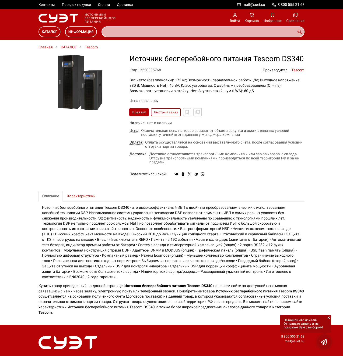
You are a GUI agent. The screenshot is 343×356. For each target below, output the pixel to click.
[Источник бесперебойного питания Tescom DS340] (80, 83)
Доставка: (138, 154)
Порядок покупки (76, 5)
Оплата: (136, 142)
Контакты (46, 5)
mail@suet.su (254, 4)
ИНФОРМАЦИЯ (81, 32)
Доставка (125, 5)
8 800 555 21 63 (291, 4)
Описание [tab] (50, 196)
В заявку (139, 112)
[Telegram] (196, 174)
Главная (45, 47)
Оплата (104, 5)
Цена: (134, 131)
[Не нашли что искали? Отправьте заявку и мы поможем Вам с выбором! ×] (324, 342)
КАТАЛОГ (49, 32)
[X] (189, 174)
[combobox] (203, 31)
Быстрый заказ (166, 112)
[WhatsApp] (202, 174)
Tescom (91, 47)
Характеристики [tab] (81, 196)
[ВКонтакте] (176, 174)
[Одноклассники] (183, 174)
